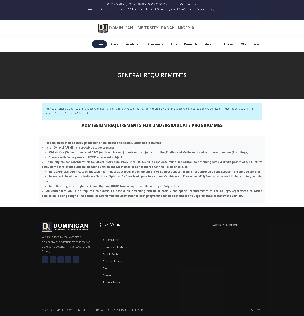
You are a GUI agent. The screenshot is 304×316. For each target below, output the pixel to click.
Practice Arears (112, 261)
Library (229, 44)
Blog (105, 268)
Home (99, 44)
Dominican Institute (115, 247)
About (114, 44)
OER (243, 44)
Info (256, 44)
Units (173, 44)
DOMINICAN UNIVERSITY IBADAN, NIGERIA (151, 28)
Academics (133, 44)
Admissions (155, 44)
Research (190, 44)
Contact (108, 275)
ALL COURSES (111, 240)
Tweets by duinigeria (224, 224)
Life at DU (210, 44)
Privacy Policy (111, 282)
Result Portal (111, 254)
